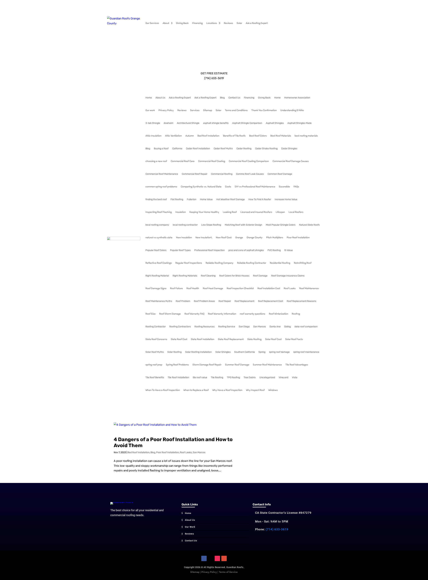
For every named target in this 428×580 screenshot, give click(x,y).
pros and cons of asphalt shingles (246, 250)
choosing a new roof (156, 161)
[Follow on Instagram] (217, 558)
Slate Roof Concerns (156, 339)
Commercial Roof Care (182, 161)
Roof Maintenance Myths (158, 301)
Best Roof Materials (280, 135)
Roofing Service (226, 326)
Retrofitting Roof (302, 263)
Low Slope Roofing (211, 224)
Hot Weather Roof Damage (230, 199)
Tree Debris (250, 377)
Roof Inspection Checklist (240, 288)
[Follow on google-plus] (224, 558)
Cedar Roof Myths (223, 148)
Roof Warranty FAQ (194, 313)
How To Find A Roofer (259, 199)
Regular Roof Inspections (188, 263)
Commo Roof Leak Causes (250, 174)
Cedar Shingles (289, 148)
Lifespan (280, 212)
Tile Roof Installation (178, 377)
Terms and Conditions (236, 110)
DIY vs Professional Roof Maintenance (255, 186)
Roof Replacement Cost (270, 301)
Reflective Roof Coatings (158, 263)
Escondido (284, 186)
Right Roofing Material (157, 275)
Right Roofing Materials (185, 275)
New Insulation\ (203, 237)
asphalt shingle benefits (216, 123)
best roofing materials (306, 135)
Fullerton (191, 199)
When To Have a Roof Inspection (162, 390)
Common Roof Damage (280, 174)
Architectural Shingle (188, 123)
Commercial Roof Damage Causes (291, 161)
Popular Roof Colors (155, 250)
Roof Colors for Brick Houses (234, 275)
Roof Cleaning (208, 275)
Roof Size (150, 313)
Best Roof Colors (258, 135)
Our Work (190, 527)
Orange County (254, 237)
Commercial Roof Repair (194, 174)
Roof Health (192, 288)
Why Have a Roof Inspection (227, 390)
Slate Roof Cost (179, 339)
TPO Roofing (233, 377)
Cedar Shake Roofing (266, 148)
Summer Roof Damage (237, 364)
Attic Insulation (153, 135)
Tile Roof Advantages (296, 364)
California (177, 148)
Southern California (244, 352)
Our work (150, 110)
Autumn (189, 135)
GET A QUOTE (214, 35)
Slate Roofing (254, 339)
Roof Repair (225, 301)
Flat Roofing (177, 199)
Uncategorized (267, 377)
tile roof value (200, 377)
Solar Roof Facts (294, 339)
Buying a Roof (161, 148)
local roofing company (157, 224)
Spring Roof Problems (177, 364)
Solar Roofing (174, 352)
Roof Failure (176, 288)
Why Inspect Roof (255, 390)
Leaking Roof (230, 212)
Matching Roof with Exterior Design (243, 224)
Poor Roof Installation (298, 237)
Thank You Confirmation (264, 110)
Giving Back (182, 23)
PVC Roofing (274, 250)
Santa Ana (275, 326)
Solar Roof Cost (273, 339)
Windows (273, 390)
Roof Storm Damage (170, 313)
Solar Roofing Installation (198, 352)
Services (194, 110)
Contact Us (234, 97)
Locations (211, 23)
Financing (197, 23)
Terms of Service (228, 572)
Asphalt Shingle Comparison (247, 123)
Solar (239, 23)
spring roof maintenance (306, 352)
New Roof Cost (224, 237)
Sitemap (207, 110)
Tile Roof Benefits (154, 377)
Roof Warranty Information (222, 313)
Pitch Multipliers (274, 237)
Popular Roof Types (180, 250)
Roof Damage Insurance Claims (287, 275)
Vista (294, 377)
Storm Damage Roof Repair (206, 364)
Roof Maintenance (309, 288)
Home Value (206, 199)
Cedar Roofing (243, 148)
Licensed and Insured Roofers (256, 212)
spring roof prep (153, 364)
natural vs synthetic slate (158, 237)
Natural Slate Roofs (309, 224)
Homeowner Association (297, 97)
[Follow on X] (210, 558)
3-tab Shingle (152, 123)
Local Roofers (296, 212)
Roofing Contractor (155, 326)
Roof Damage (260, 275)
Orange (239, 237)
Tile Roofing (217, 377)
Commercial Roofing (221, 174)
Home (148, 97)
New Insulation (184, 237)
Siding (287, 326)
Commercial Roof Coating (211, 161)
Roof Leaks (290, 288)
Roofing (296, 313)
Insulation (180, 212)
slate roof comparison (305, 326)
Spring (261, 352)
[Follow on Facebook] (204, 558)
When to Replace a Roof (196, 390)
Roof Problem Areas (204, 301)
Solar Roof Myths (154, 352)
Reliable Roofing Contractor (251, 263)
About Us (160, 97)
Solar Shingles (223, 352)
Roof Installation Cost (268, 288)
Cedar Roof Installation (198, 148)
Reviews (228, 23)
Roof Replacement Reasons (301, 301)
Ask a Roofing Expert (257, 23)
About (166, 23)
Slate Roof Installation (202, 339)
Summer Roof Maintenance (267, 364)
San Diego (244, 326)
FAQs (296, 186)
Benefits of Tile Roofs (234, 135)
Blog (222, 97)
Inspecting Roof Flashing (158, 212)
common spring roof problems (161, 186)
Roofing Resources (204, 326)
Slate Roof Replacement (231, 339)
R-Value (288, 250)
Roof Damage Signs (155, 288)
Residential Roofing (280, 263)
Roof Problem (183, 301)
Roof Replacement (244, 301)
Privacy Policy (166, 110)
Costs (228, 186)
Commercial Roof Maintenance (161, 174)
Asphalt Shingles (275, 123)
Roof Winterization (278, 313)
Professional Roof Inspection (209, 250)
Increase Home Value (286, 199)
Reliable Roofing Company (219, 263)
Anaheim (168, 123)
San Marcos (259, 326)
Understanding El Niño (292, 110)
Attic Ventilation (173, 135)
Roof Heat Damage (213, 288)
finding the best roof (156, 199)
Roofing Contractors (180, 326)
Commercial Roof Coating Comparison (249, 161)
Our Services (152, 23)
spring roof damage (279, 352)
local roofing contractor (185, 224)
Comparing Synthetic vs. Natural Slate (201, 186)
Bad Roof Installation (208, 135)
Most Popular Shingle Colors (280, 224)
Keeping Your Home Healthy (204, 212)
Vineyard (283, 377)
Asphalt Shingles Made (299, 123)
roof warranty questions (252, 313)
